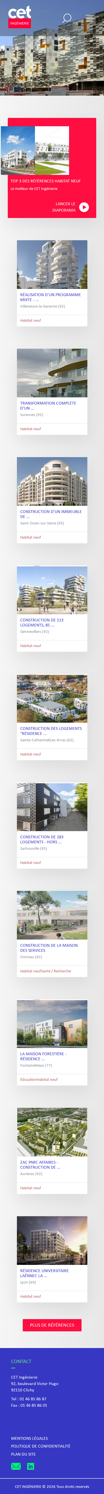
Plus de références (52, 1325)
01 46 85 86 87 (33, 1399)
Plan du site (23, 1454)
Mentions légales (29, 1438)
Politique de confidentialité (40, 1446)
